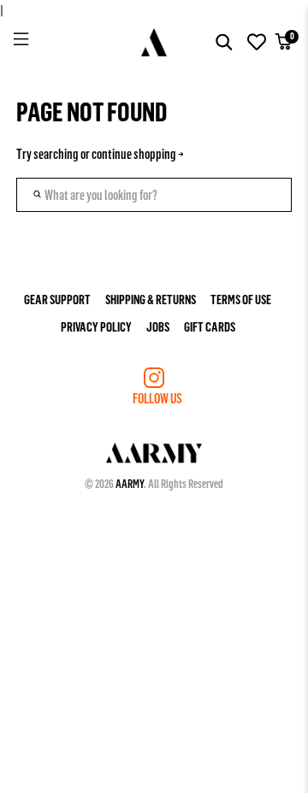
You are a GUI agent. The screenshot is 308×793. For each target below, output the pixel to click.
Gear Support (57, 299)
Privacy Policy (96, 326)
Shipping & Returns (150, 299)
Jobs (157, 326)
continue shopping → (138, 153)
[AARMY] (154, 42)
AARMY (130, 483)
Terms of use (240, 299)
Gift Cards (209, 326)
